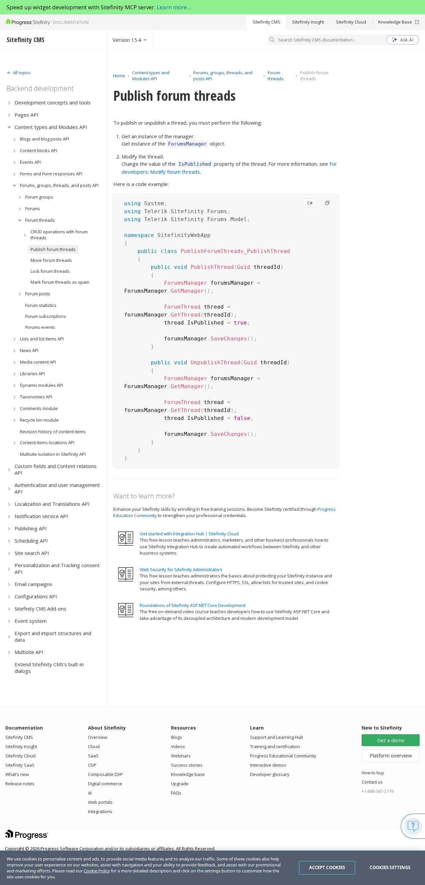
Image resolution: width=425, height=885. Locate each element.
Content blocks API (38, 150)
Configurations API (36, 596)
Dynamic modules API (41, 385)
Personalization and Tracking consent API (57, 568)
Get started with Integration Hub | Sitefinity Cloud (189, 534)
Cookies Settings (390, 867)
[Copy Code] (327, 202)
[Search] (272, 40)
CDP (92, 765)
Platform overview (391, 755)
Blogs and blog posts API (44, 139)
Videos (178, 746)
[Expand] (9, 102)
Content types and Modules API (51, 127)
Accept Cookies (327, 867)
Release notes (20, 784)
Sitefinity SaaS (20, 765)
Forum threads (40, 220)
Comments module (39, 408)
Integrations (100, 811)
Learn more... (174, 7)
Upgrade (180, 784)
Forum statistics (40, 305)
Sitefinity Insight (308, 22)
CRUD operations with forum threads (59, 235)
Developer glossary (270, 774)
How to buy (373, 773)
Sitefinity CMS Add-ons (40, 608)
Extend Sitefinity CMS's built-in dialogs (49, 667)
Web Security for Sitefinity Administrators (181, 569)
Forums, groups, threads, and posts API (59, 185)
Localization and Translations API (52, 504)
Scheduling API (31, 540)
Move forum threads (51, 260)
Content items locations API (47, 442)
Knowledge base (188, 774)
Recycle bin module (39, 420)
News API (29, 350)
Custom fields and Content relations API (56, 469)
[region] (212, 868)
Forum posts (37, 294)
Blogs (176, 737)
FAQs (176, 793)
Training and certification (275, 746)
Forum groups (39, 197)
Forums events (40, 327)
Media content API (38, 362)
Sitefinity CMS (266, 22)
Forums (32, 208)
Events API (30, 162)
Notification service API (41, 516)
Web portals (100, 802)
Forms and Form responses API (51, 174)
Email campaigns (33, 584)
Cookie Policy (97, 871)
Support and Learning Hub (276, 737)
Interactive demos (268, 765)
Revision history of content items (53, 432)
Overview (97, 737)
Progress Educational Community (283, 756)
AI (90, 793)
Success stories (187, 765)
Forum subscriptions (45, 316)
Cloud (94, 746)
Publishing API (31, 528)
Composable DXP (105, 774)
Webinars (181, 756)
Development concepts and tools (53, 102)
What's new (17, 774)
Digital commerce (105, 784)
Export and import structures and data (53, 636)
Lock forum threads (50, 271)
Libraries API (32, 374)
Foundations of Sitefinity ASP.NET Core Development (192, 605)
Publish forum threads (53, 249)
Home (119, 76)
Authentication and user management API (57, 488)
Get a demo (390, 740)
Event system (30, 621)
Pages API (27, 114)
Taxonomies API (36, 397)
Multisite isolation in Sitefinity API (53, 454)
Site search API (32, 553)
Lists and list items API (42, 339)
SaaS (93, 756)
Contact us (372, 782)
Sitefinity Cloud (351, 22)
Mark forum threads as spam (60, 282)
